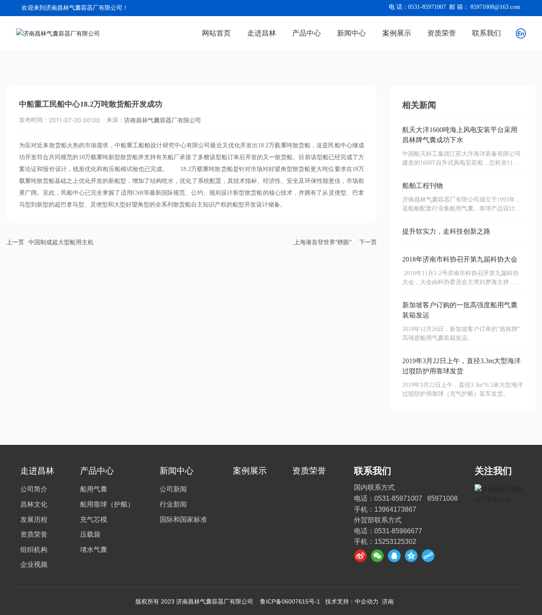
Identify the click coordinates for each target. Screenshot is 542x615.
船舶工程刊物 (422, 185)
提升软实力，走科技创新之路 (446, 231)
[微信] (377, 555)
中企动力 (367, 601)
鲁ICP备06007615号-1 (290, 601)
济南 (388, 601)
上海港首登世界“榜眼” (322, 241)
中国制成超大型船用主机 (61, 241)
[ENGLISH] (521, 32)
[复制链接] (428, 555)
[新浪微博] (360, 555)
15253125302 (395, 541)
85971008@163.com (495, 7)
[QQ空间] (411, 555)
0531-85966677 (398, 531)
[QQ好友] (394, 555)
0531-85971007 (427, 7)
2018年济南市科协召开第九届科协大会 (459, 259)
